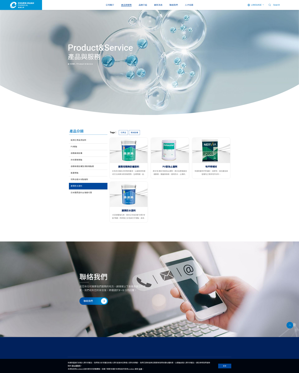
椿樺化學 (21, 5)
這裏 (140, 369)
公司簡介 (110, 5)
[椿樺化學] (79, 352)
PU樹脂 (74, 146)
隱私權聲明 (76, 366)
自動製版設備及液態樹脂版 (82, 166)
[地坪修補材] (211, 150)
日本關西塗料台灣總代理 (81, 192)
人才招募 (189, 5)
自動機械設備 (76, 153)
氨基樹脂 (74, 173)
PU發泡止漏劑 (170, 166)
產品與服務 (126, 5)
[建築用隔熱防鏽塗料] (129, 150)
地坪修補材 (211, 166)
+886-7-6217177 (175, 349)
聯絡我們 (173, 5)
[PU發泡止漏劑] (170, 150)
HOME (72, 64)
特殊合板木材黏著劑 (79, 179)
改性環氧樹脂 (76, 159)
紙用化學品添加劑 (78, 140)
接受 (224, 366)
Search (276, 5)
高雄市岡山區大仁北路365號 (114, 349)
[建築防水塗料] (129, 194)
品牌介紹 (143, 5)
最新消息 (158, 5)
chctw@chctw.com (222, 349)
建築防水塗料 (76, 186)
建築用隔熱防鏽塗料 (128, 166)
